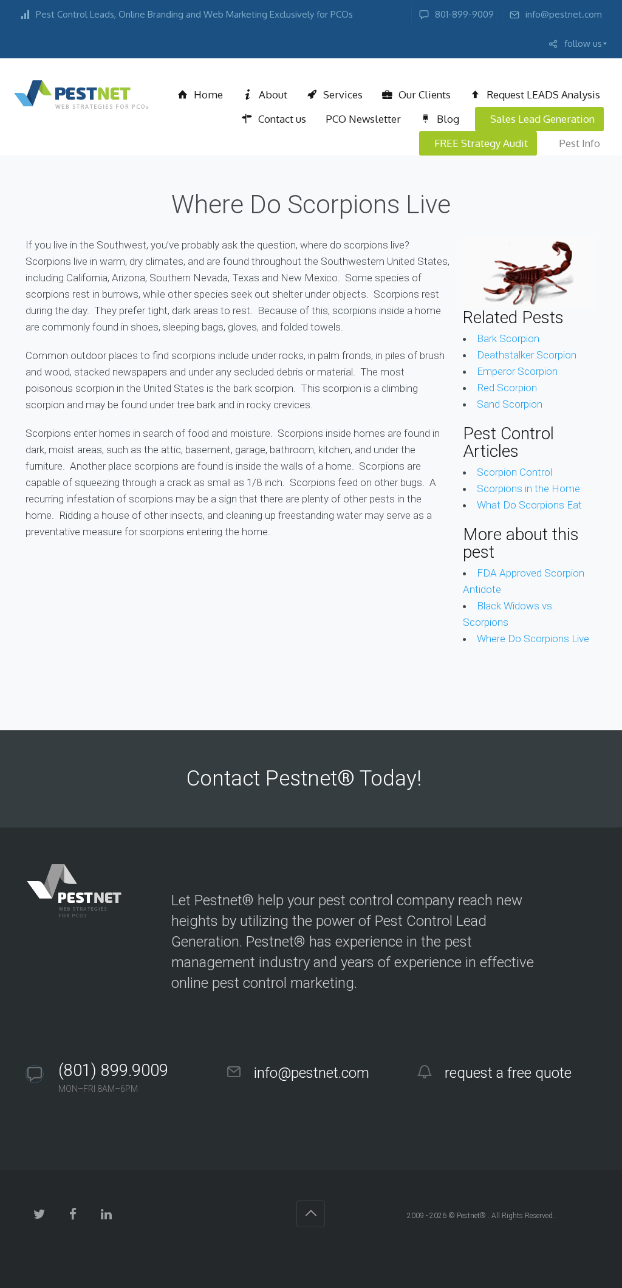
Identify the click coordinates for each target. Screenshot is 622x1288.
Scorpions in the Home (528, 488)
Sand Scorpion (509, 404)
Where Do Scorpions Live (533, 638)
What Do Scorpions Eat (529, 505)
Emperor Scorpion (517, 371)
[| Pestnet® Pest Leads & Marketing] (81, 94)
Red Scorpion (507, 388)
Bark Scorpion (508, 338)
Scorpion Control (514, 472)
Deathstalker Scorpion (526, 355)
